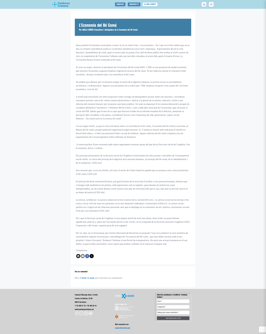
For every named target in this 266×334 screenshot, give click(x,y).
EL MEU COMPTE (150, 4)
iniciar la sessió (88, 278)
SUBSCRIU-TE (134, 4)
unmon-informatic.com (122, 328)
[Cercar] (204, 4)
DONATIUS (120, 4)
